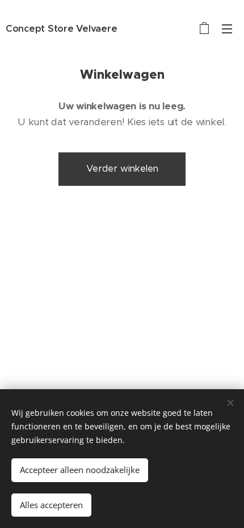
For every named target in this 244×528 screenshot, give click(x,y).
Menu (227, 28)
